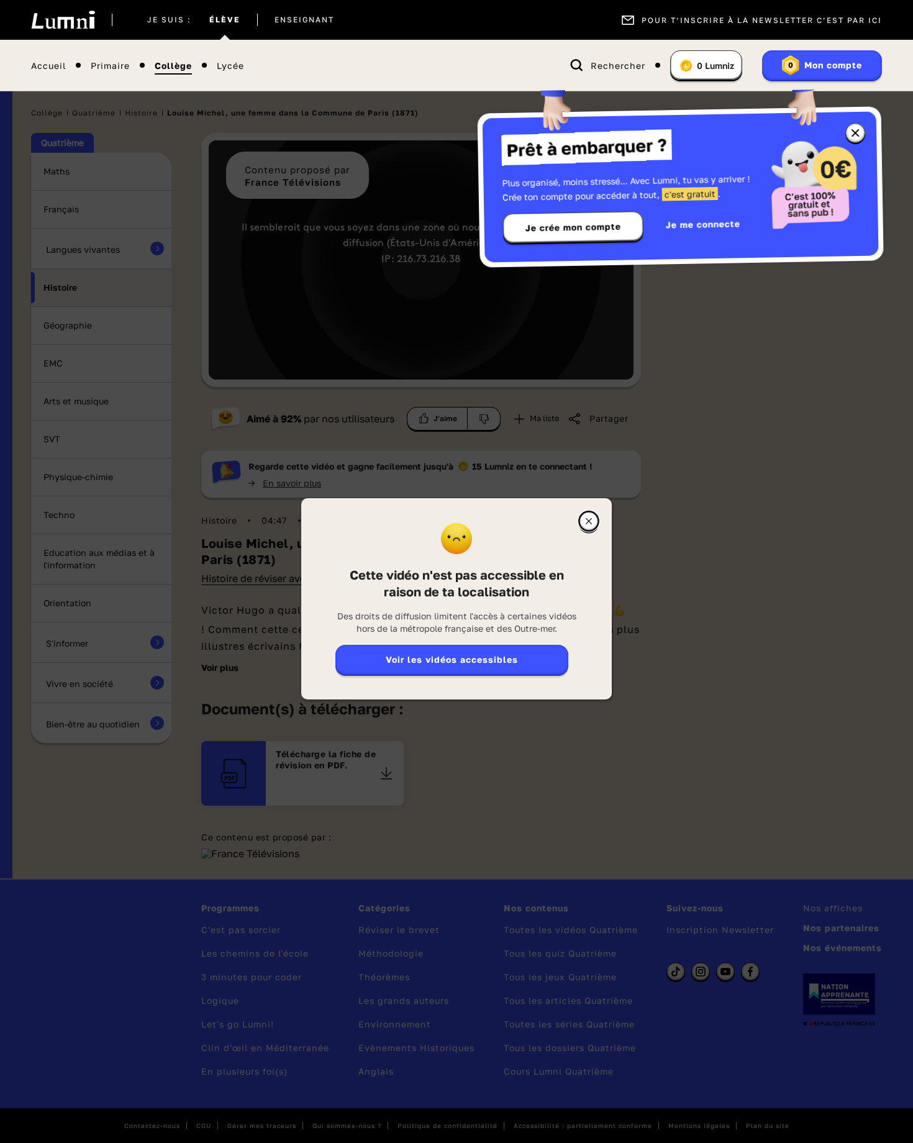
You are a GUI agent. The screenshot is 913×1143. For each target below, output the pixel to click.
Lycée (230, 65)
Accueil (48, 65)
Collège (173, 65)
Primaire (110, 65)
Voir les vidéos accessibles (452, 659)
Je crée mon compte (573, 227)
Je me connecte (703, 224)
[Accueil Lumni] (63, 20)
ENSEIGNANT (304, 20)
